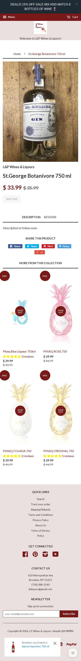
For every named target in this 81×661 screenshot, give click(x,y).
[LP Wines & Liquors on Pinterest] (35, 555)
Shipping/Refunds (40, 509)
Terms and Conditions (40, 514)
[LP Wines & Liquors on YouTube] (56, 555)
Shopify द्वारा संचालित (63, 631)
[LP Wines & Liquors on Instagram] (45, 555)
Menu (11, 16)
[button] (12, 356)
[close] (76, 4)
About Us (40, 525)
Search (40, 499)
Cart (75, 16)
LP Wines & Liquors (40, 631)
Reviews (50, 217)
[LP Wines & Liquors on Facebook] (25, 555)
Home (17, 53)
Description (31, 217)
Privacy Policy (41, 520)
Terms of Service (40, 530)
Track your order (40, 504)
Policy (40, 535)
